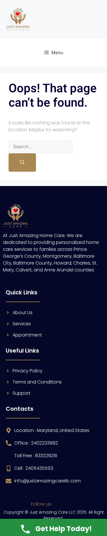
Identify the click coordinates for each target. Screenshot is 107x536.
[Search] (22, 162)
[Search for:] (40, 146)
